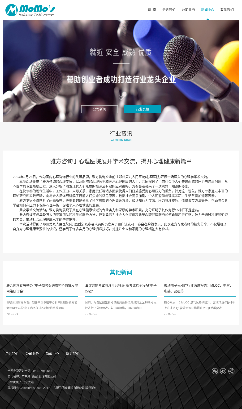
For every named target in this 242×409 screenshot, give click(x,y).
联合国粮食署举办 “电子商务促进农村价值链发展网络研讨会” (42, 288)
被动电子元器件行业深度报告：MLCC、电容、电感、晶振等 (198, 288)
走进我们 (11, 354)
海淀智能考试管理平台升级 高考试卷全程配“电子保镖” (121, 288)
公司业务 (32, 354)
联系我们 (72, 354)
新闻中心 (52, 354)
